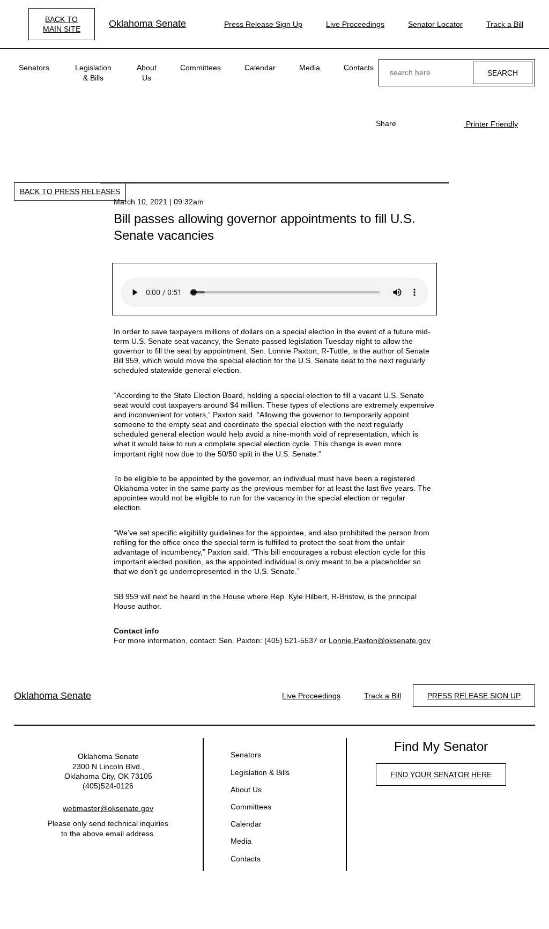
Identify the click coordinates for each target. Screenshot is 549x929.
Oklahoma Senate (147, 23)
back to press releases (70, 191)
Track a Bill (504, 24)
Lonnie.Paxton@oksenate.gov (380, 640)
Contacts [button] (359, 67)
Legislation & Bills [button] (93, 72)
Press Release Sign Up (263, 24)
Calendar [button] (260, 67)
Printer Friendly (491, 124)
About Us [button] (147, 72)
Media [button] (309, 67)
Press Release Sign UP (474, 695)
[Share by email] (444, 123)
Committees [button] (200, 67)
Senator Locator (435, 24)
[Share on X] (427, 123)
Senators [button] (34, 67)
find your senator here (441, 774)
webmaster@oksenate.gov (108, 808)
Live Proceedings (355, 24)
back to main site (61, 24)
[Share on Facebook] (410, 123)
